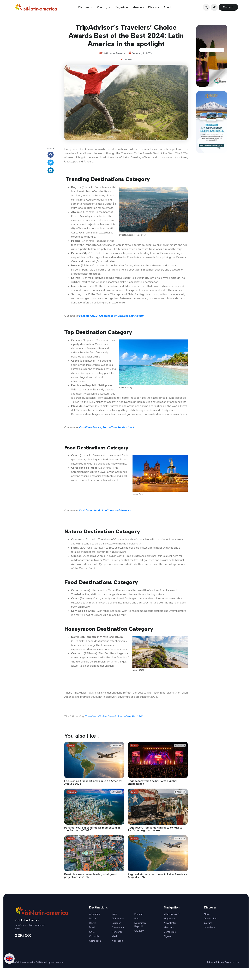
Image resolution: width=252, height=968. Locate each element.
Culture (208, 923)
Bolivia (92, 923)
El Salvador (118, 918)
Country (102, 7)
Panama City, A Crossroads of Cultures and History (111, 316)
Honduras (117, 932)
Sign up (168, 936)
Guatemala (118, 927)
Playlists (153, 7)
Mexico (115, 936)
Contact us (170, 932)
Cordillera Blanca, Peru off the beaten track (106, 427)
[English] (9, 959)
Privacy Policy (214, 962)
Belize (92, 918)
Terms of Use (231, 962)
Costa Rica (95, 940)
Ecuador (116, 923)
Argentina (94, 914)
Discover (83, 7)
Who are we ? (171, 914)
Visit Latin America (27, 920)
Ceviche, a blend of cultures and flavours (105, 510)
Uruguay (139, 930)
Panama (138, 914)
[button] (206, 7)
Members (138, 7)
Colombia (94, 936)
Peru (136, 918)
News (207, 914)
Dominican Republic (140, 924)
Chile (92, 932)
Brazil (92, 927)
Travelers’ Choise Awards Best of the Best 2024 (115, 716)
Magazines (121, 7)
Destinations (211, 918)
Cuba (114, 914)
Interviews (209, 927)
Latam (128, 59)
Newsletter (170, 923)
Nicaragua (117, 940)
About (168, 7)
